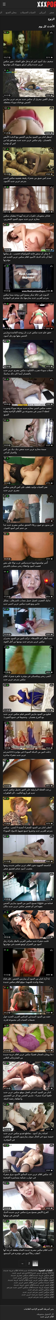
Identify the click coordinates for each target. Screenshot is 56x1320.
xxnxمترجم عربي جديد (22, 1272)
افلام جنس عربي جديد (23, 1282)
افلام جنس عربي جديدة (44, 1284)
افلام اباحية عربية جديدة (18, 1280)
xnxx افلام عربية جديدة (13, 1270)
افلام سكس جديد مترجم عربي (41, 1296)
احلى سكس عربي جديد (23, 1277)
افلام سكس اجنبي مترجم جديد (41, 1289)
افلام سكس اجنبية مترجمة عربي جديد (38, 1294)
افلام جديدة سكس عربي (43, 1282)
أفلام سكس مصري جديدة (22, 1275)
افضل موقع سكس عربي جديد (41, 1280)
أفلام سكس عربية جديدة (43, 1275)
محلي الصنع (11, 12)
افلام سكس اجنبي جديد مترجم (20, 1287)
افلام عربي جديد (47, 1316)
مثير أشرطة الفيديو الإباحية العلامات (39, 1309)
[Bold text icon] (4, 4)
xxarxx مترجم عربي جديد (43, 1272)
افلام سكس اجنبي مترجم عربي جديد (38, 1292)
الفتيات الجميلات (27, 12)
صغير (51, 12)
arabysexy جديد (31, 1270)
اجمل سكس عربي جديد (44, 1277)
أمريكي (42, 12)
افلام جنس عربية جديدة (24, 1284)
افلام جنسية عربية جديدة (43, 1287)
